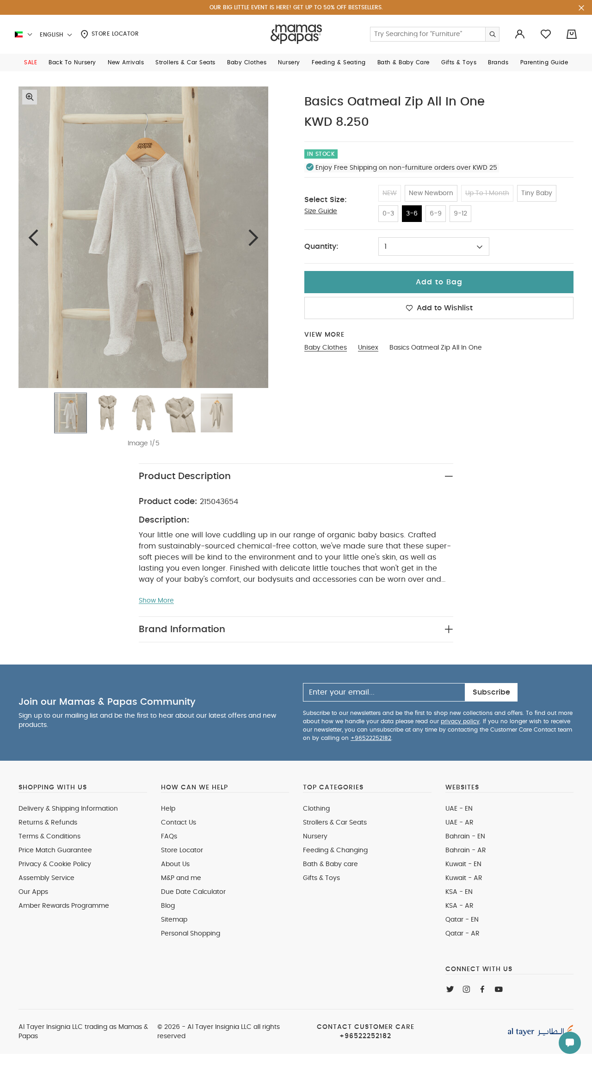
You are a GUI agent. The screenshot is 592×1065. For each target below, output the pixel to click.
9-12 (460, 213)
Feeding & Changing (335, 850)
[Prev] (33, 237)
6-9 (436, 213)
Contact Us (178, 822)
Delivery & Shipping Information (68, 809)
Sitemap (174, 920)
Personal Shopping (190, 933)
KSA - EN (459, 892)
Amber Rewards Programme (63, 906)
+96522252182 (371, 738)
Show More (156, 600)
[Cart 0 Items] (571, 34)
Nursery (315, 836)
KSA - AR (459, 906)
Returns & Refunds (47, 822)
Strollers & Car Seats (335, 822)
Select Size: (325, 199)
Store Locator (114, 34)
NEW (389, 193)
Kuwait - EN (463, 864)
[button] (30, 62)
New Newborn (431, 193)
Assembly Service (46, 878)
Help (168, 809)
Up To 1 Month (487, 193)
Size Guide (320, 211)
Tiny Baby (536, 193)
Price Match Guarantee (55, 850)
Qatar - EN (462, 920)
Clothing (316, 809)
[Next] (253, 237)
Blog (168, 906)
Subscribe (491, 692)
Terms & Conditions (49, 836)
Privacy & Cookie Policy (54, 864)
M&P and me (181, 878)
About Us (175, 864)
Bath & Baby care (330, 864)
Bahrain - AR (465, 850)
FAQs (169, 836)
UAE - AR (459, 822)
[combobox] (433, 246)
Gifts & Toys (321, 878)
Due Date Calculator (193, 892)
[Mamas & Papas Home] (296, 34)
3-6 (412, 213)
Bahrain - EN (465, 836)
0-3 (388, 213)
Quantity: (321, 246)
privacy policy (460, 721)
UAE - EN (459, 809)
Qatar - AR (462, 933)
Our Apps (33, 892)
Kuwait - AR (463, 878)
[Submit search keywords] (492, 34)
